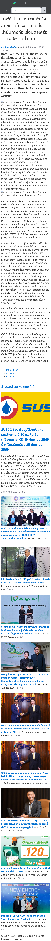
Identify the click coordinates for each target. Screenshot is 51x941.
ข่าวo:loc (10, 376)
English (37, 3)
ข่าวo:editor (12, 370)
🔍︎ (44, 10)
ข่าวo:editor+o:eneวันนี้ (18, 386)
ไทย (26, 3)
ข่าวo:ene (10, 373)
